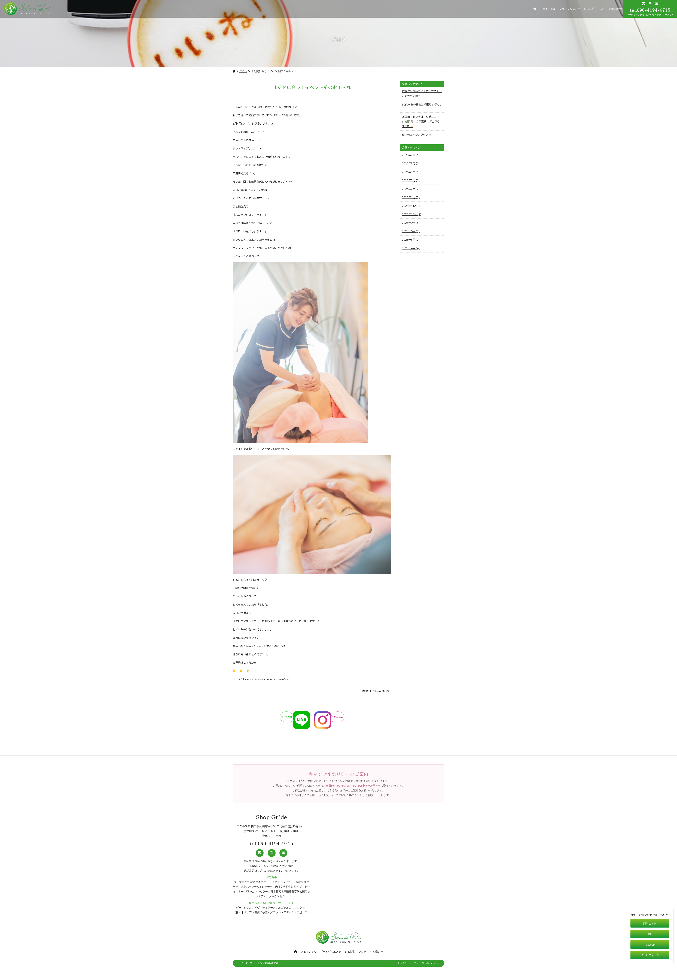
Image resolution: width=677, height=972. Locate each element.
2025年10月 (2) (411, 214)
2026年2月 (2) (411, 189)
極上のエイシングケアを (416, 135)
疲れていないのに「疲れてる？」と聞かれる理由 (422, 93)
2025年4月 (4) (411, 248)
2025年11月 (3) (411, 206)
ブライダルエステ (569, 8)
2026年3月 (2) (411, 180)
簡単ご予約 (649, 923)
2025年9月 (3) (411, 223)
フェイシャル (548, 8)
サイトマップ (245, 963)
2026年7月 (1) (411, 155)
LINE (650, 933)
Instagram (649, 944)
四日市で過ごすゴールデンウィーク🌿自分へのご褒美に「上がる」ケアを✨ (422, 121)
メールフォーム (650, 955)
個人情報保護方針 (269, 963)
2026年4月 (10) (411, 172)
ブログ (602, 8)
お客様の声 (615, 8)
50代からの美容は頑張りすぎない (422, 104)
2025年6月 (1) (411, 231)
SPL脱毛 (589, 8)
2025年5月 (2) (411, 240)
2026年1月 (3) (411, 197)
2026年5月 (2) (411, 163)
